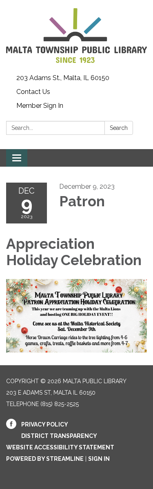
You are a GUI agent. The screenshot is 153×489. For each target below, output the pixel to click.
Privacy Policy (44, 424)
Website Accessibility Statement (60, 447)
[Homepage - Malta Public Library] (76, 35)
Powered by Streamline (45, 459)
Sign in (99, 459)
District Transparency (59, 436)
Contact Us (33, 92)
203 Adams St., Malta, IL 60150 (62, 78)
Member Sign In (39, 105)
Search (119, 128)
